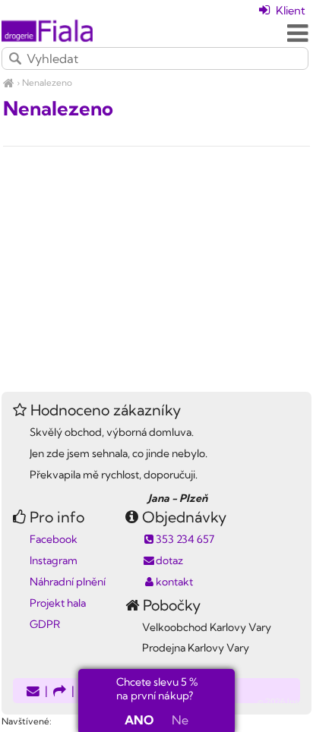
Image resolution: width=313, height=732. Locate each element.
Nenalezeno (47, 82)
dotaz (169, 560)
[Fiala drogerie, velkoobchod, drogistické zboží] (8, 82)
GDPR (45, 624)
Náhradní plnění (68, 581)
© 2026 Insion (284, 701)
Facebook (53, 539)
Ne (180, 719)
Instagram (53, 560)
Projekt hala (58, 603)
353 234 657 (185, 539)
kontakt (174, 581)
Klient (289, 10)
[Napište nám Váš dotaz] (33, 692)
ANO (139, 719)
